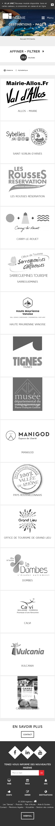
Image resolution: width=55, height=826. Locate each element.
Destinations (45, 794)
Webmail (27, 816)
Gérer (27, 794)
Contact (27, 734)
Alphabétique (23, 70)
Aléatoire (9, 70)
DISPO (9, 794)
